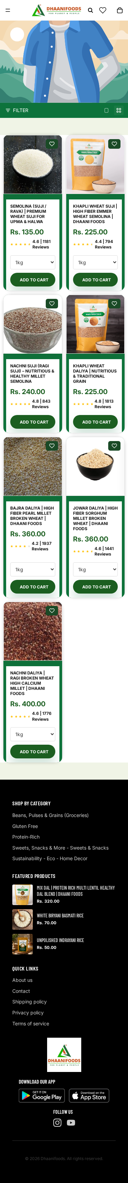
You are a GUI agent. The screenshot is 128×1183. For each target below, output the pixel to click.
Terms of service (30, 1023)
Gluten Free (25, 826)
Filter (20, 110)
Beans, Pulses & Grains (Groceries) (50, 815)
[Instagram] (57, 1123)
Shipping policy (29, 1001)
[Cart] (119, 10)
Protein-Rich (26, 837)
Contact (21, 991)
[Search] (90, 10)
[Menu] (8, 10)
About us (22, 980)
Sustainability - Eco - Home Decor (49, 858)
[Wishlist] (102, 10)
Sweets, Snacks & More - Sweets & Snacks (60, 848)
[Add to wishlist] (52, 144)
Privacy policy (28, 1012)
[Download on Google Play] (42, 1095)
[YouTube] (71, 1123)
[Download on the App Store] (89, 1095)
